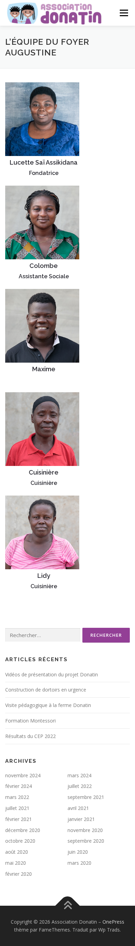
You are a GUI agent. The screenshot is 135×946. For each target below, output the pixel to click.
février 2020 (18, 874)
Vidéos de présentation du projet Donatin (51, 674)
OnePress (113, 921)
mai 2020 (15, 863)
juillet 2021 (17, 808)
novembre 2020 (85, 830)
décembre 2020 (22, 830)
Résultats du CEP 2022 (30, 736)
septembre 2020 (86, 841)
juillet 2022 (80, 786)
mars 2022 (17, 797)
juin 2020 (78, 852)
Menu (123, 13)
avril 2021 (78, 808)
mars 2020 (79, 863)
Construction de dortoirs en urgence (45, 689)
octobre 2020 (20, 841)
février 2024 (18, 786)
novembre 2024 (22, 775)
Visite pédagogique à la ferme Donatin (48, 705)
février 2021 (18, 819)
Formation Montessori (30, 720)
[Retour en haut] (67, 905)
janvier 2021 (81, 819)
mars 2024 (79, 775)
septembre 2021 (86, 797)
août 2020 (16, 852)
